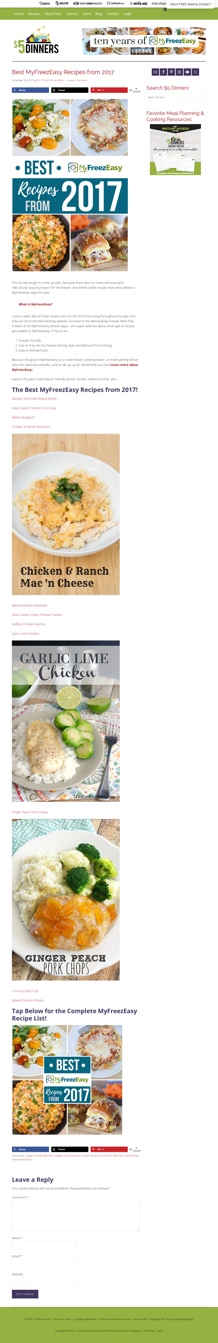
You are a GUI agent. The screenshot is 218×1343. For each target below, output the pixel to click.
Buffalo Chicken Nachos (28, 624)
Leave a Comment (77, 80)
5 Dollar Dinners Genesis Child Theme (96, 1330)
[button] (190, 4)
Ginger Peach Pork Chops (30, 812)
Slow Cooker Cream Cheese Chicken (37, 615)
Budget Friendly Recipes (68, 1155)
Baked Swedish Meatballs (29, 605)
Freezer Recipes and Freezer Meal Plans (103, 1155)
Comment (20, 1197)
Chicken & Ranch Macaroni (31, 427)
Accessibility (141, 1319)
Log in (160, 1330)
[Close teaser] (165, 9)
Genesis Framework (131, 1330)
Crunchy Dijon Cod (25, 991)
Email (17, 1256)
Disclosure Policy (62, 1319)
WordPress (149, 1330)
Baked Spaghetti (23, 417)
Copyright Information (85, 1319)
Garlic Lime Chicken (25, 633)
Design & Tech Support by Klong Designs (172, 1319)
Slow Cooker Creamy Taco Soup (34, 408)
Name (17, 1238)
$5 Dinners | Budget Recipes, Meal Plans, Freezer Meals (37, 40)
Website (17, 1274)
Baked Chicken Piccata (27, 1000)
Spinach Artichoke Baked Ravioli (34, 398)
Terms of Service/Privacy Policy (116, 1319)
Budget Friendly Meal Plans (39, 1155)
